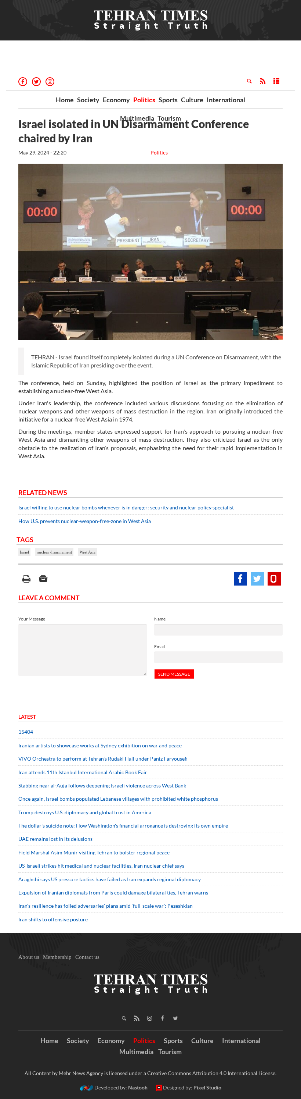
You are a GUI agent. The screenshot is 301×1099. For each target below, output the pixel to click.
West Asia (87, 552)
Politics (144, 100)
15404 (25, 732)
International (226, 100)
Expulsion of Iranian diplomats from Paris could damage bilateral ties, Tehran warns (113, 892)
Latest (27, 717)
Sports (168, 100)
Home (65, 100)
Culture (192, 100)
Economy (116, 100)
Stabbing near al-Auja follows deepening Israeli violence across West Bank (102, 785)
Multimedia (137, 118)
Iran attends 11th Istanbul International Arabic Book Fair (82, 772)
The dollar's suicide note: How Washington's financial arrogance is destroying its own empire (123, 825)
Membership (57, 957)
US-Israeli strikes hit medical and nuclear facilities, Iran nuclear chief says (101, 866)
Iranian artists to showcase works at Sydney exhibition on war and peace (100, 745)
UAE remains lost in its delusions (55, 839)
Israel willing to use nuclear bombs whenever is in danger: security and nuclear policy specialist (126, 507)
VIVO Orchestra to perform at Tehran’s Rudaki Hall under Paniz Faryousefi (103, 758)
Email (159, 646)
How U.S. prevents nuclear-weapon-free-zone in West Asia (84, 521)
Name (160, 619)
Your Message (31, 619)
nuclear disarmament (54, 552)
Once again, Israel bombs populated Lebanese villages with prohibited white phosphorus (118, 799)
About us (28, 957)
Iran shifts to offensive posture (53, 919)
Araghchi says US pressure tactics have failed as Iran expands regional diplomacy (110, 879)
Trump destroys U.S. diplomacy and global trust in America (84, 812)
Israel (24, 552)
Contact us (87, 957)
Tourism (169, 118)
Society (88, 100)
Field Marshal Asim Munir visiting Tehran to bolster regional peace (94, 852)
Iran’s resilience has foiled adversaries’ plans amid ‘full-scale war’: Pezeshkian (105, 906)
